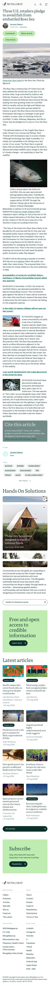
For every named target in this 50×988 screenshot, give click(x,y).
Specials (6, 906)
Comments (10, 33)
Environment (25, 470)
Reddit (29, 950)
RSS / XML (31, 969)
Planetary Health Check (13, 943)
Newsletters (31, 910)
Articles (6, 902)
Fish (37, 470)
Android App (31, 961)
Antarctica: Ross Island (12, 80)
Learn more (17, 643)
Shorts (6, 910)
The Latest (7, 917)
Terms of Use (32, 917)
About (29, 895)
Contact (29, 898)
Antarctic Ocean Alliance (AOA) (26, 212)
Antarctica (23, 27)
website (21, 261)
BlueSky (30, 954)
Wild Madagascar (10, 928)
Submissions (31, 913)
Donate (29, 902)
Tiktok (29, 947)
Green (18, 475)
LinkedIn (30, 928)
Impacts (29, 906)
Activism (8, 466)
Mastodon (30, 958)
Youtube (29, 936)
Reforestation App (11, 939)
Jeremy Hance (16, 24)
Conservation (34, 466)
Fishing (8, 475)
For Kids (6, 932)
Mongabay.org (9, 936)
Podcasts (7, 898)
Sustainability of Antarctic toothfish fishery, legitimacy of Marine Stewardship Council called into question (25, 278)
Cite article (10, 40)
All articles (10, 829)
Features (7, 913)
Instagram (30, 932)
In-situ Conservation (33, 475)
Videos (5, 895)
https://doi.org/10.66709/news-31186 (21, 439)
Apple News (31, 965)
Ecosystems (10, 470)
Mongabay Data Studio (13, 953)
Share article (26, 33)
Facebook (30, 943)
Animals (20, 466)
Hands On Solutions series (17, 602)
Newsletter (17, 864)
